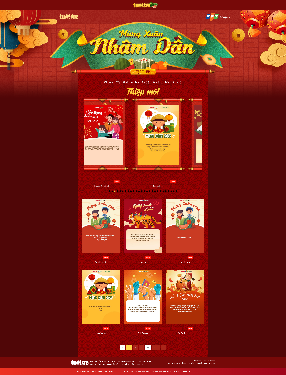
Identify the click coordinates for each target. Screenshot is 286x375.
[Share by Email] (101, 181)
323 (156, 347)
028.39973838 (140, 371)
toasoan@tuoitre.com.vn (180, 371)
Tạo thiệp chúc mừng (143, 72)
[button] (205, 5)
